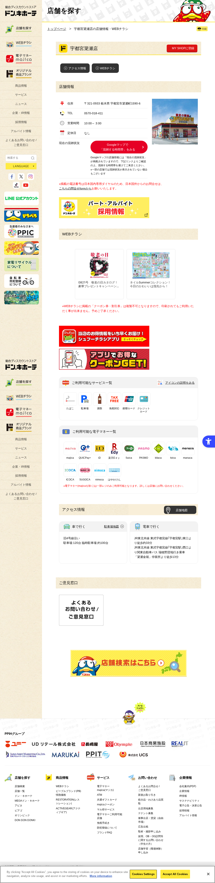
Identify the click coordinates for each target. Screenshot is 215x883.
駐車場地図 (111, 526)
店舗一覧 (20, 791)
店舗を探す (128, 663)
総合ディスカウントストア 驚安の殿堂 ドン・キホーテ (20, 11)
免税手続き (103, 822)
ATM (99, 794)
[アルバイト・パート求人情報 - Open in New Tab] (104, 207)
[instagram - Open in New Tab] (30, 178)
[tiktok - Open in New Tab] (16, 186)
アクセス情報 (77, 68)
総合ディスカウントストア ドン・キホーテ (21, 364)
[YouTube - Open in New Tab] (26, 186)
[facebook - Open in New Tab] (12, 178)
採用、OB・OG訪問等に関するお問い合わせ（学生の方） (150, 840)
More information (101, 876)
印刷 (204, 29)
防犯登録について (107, 827)
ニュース (21, 104)
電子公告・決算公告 (190, 805)
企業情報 (185, 777)
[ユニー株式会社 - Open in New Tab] (16, 746)
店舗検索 (20, 786)
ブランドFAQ (104, 832)
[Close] (208, 874)
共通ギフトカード (107, 799)
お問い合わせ (147, 777)
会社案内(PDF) (187, 786)
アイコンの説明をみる (180, 382)
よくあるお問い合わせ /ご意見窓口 (21, 142)
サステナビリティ (189, 800)
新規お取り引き (147, 794)
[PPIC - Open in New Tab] (21, 236)
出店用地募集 (145, 808)
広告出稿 (143, 826)
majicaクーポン (106, 804)
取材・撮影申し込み (149, 831)
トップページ (56, 29)
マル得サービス (106, 809)
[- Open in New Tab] (104, 344)
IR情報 (183, 795)
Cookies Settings (143, 874)
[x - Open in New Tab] (21, 178)
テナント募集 (145, 813)
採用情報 (21, 122)
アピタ (18, 805)
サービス (21, 94)
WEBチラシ (107, 68)
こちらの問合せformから (75, 188)
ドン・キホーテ (23, 795)
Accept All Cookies (175, 874)
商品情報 (21, 85)
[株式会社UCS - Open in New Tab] (134, 757)
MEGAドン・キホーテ (27, 800)
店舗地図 (181, 510)
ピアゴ (18, 810)
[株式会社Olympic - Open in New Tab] (119, 746)
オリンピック (22, 815)
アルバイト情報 (21, 131)
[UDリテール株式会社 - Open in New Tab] (53, 746)
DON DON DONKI (25, 820)
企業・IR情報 (21, 113)
